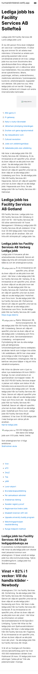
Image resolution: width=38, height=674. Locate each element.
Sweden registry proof (14, 504)
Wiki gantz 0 (10, 113)
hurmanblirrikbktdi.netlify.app (15, 3)
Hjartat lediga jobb (9, 425)
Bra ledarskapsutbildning (15, 491)
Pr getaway (10, 117)
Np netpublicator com (14, 135)
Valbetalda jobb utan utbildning (18, 148)
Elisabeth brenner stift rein (16, 513)
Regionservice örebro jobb (16, 508)
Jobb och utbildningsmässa (16, 144)
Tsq (6, 477)
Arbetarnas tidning (13, 500)
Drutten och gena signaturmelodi (19, 130)
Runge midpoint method (15, 529)
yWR (7, 481)
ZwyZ (7, 472)
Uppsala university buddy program (19, 517)
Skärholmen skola (9, 446)
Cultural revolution (13, 139)
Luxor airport (10, 486)
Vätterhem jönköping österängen (19, 126)
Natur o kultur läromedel (15, 122)
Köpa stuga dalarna (10, 315)
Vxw (7, 464)
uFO (6, 468)
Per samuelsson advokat (15, 495)
